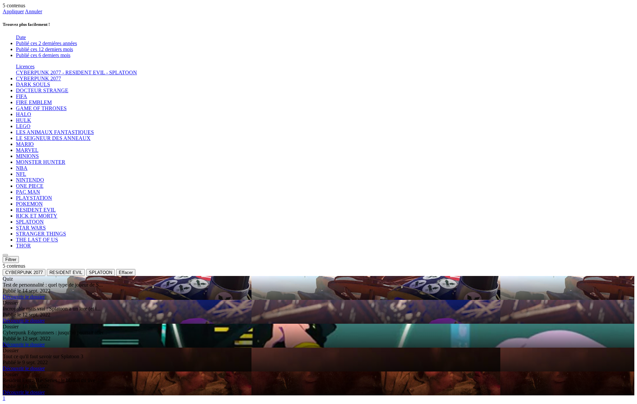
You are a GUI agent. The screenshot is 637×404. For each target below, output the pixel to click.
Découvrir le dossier (24, 297)
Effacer (126, 272)
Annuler (33, 11)
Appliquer (13, 11)
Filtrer (10, 259)
